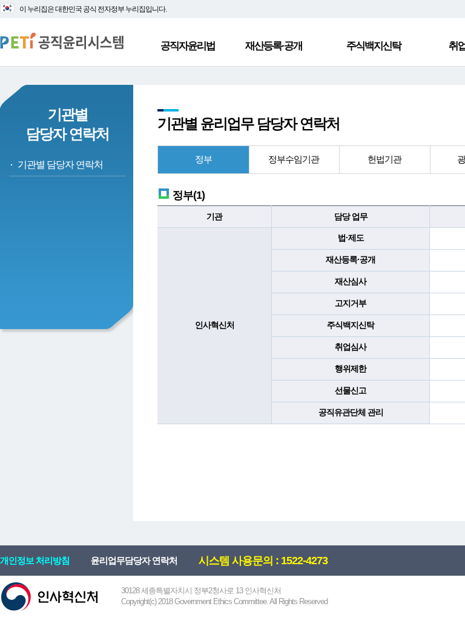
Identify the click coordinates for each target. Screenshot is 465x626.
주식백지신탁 (373, 46)
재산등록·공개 (273, 46)
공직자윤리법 (187, 46)
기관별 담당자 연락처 (60, 164)
